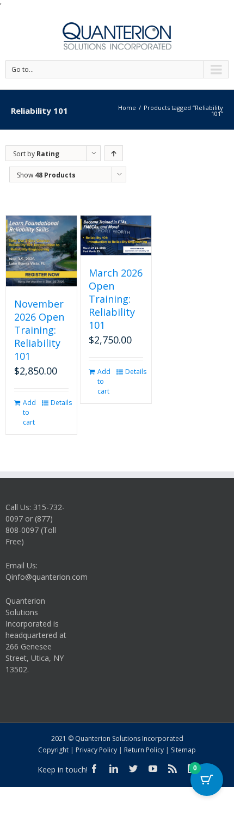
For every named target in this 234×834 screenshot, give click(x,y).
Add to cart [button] (29, 412)
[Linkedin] (113, 768)
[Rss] (172, 768)
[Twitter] (133, 768)
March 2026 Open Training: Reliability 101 (116, 299)
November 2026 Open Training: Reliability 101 (39, 330)
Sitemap (183, 750)
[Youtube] (153, 768)
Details (60, 402)
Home (127, 107)
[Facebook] (94, 768)
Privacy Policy (96, 750)
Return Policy (144, 750)
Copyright (53, 750)
